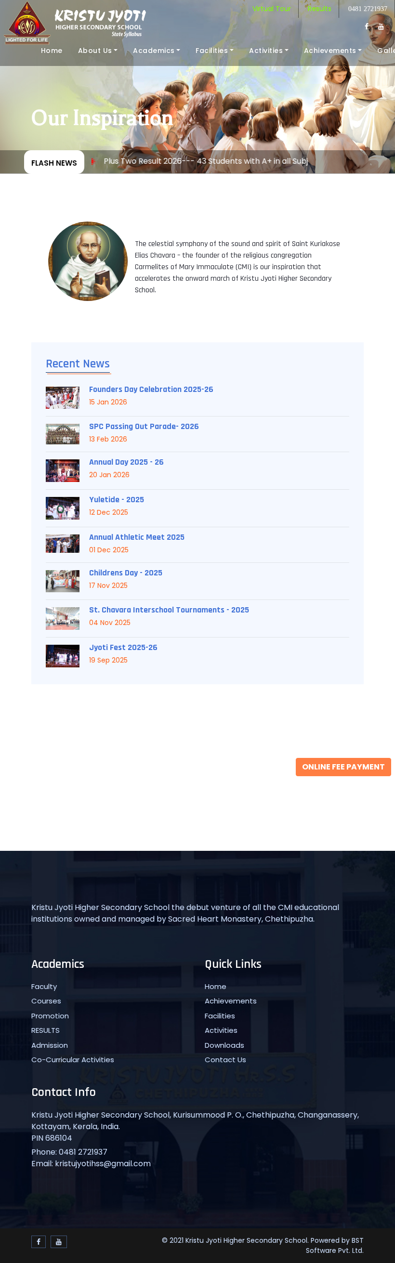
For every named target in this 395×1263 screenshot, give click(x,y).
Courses (46, 1001)
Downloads (224, 1045)
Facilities (212, 50)
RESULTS (45, 1030)
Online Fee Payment (343, 766)
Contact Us (225, 1060)
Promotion (50, 1016)
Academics (154, 50)
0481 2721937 (367, 9)
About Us (95, 50)
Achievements (330, 50)
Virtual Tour (271, 8)
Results (319, 8)
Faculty (44, 986)
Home (52, 50)
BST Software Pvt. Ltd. (335, 1245)
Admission (49, 1045)
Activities (266, 50)
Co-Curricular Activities (72, 1060)
